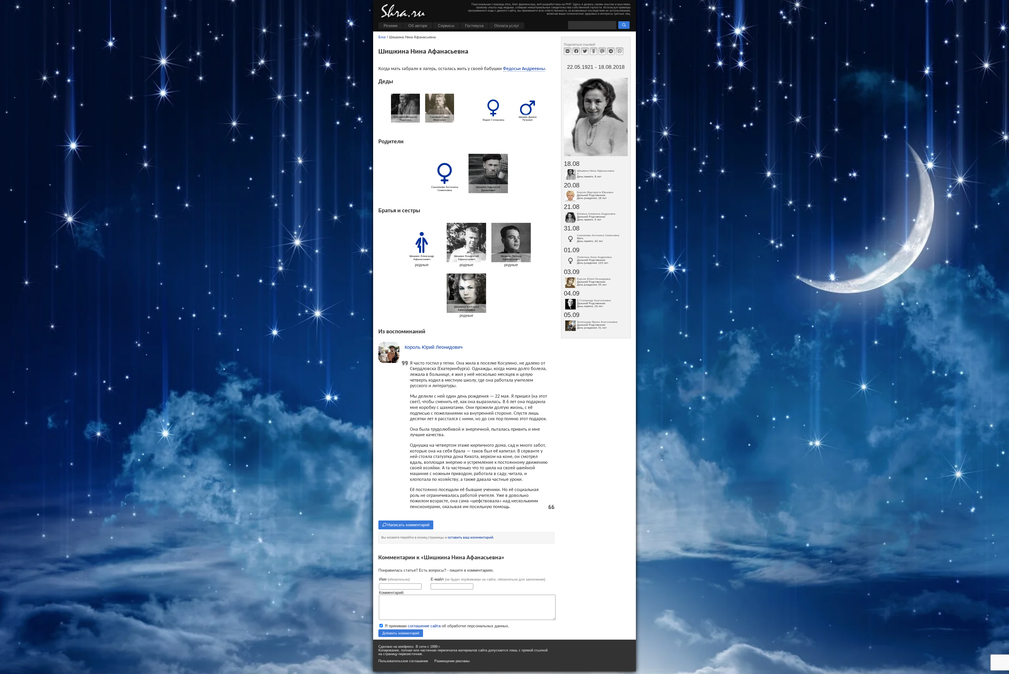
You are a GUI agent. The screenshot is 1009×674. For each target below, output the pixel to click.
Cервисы (446, 25)
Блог (382, 37)
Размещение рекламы (452, 661)
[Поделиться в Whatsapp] (619, 51)
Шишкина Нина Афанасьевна (595, 170)
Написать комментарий (407, 525)
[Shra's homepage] (404, 12)
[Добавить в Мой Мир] (602, 51)
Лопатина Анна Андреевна (594, 257)
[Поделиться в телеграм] (611, 51)
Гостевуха (474, 25)
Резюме (391, 25)
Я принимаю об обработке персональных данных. (446, 626)
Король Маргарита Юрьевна (595, 192)
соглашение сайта (424, 626)
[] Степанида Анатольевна (594, 300)
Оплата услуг (506, 25)
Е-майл (488, 579)
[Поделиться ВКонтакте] (567, 51)
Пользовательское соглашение (403, 661)
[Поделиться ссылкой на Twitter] (585, 51)
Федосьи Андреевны (524, 68)
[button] (624, 25)
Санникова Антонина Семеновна (598, 235)
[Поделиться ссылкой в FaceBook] (576, 51)
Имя (394, 579)
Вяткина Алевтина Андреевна (596, 213)
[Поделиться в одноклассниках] (593, 51)
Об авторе (417, 25)
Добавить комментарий (400, 633)
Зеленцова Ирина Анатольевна (597, 321)
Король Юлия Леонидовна (594, 278)
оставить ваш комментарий (470, 538)
